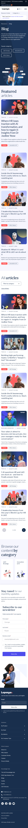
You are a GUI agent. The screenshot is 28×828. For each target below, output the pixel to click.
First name (6, 619)
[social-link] (2, 803)
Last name (5, 627)
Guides (3, 781)
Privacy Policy (4, 818)
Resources (4, 23)
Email (3, 699)
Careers (3, 758)
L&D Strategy (6, 50)
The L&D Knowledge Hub (8, 772)
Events (3, 783)
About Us (3, 749)
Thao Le (3, 117)
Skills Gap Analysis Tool (7, 775)
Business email (7, 636)
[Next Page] (24, 530)
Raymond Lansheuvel (7, 428)
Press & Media (5, 761)
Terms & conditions (5, 815)
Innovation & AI (18, 50)
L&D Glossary (5, 786)
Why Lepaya (4, 752)
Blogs (2, 778)
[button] (19, 9)
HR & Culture (6, 55)
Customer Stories (5, 755)
